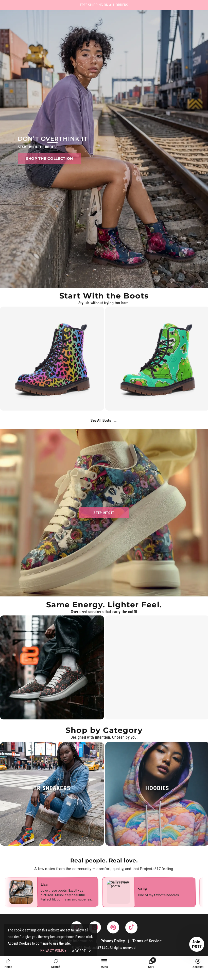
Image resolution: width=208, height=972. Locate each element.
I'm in (104, 516)
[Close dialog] (136, 432)
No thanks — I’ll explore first (104, 533)
